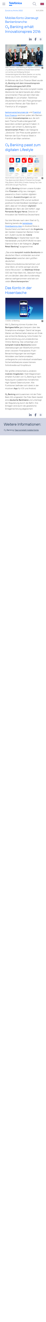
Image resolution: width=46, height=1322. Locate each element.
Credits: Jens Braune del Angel (26, 77)
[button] (30, 39)
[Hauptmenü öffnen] (4, 4)
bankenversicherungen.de (16, 112)
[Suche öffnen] (34, 4)
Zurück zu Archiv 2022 (14, 10)
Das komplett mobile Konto (27, 430)
